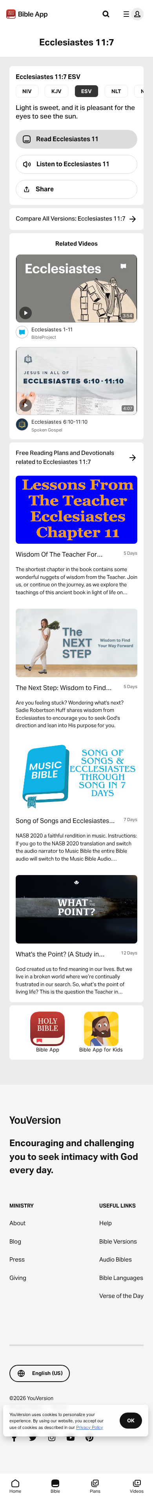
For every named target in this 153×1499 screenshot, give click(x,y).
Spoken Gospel (46, 430)
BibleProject (43, 337)
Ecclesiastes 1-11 (58, 329)
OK (131, 1420)
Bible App (47, 1049)
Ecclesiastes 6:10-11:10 (66, 421)
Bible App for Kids (101, 1049)
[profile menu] (132, 14)
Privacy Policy (89, 1427)
